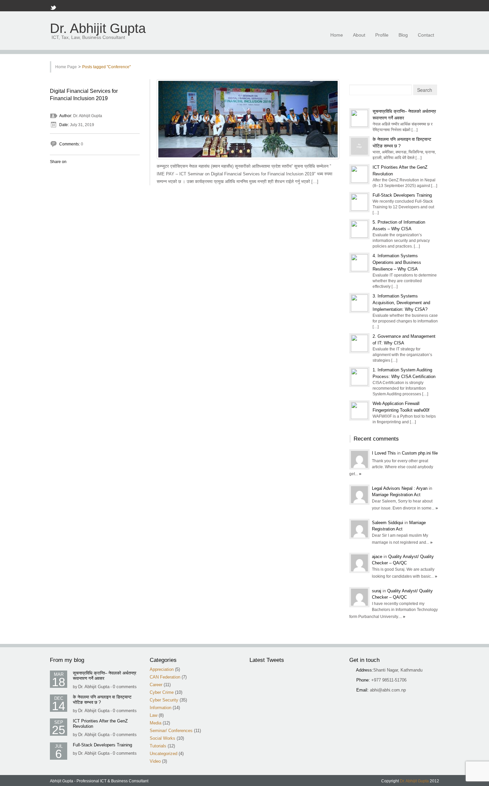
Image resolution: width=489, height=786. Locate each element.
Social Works (162, 738)
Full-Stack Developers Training (402, 195)
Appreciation (162, 669)
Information (160, 707)
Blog (403, 35)
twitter (406, 6)
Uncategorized (163, 753)
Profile (382, 35)
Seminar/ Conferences (171, 730)
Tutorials (158, 745)
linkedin (423, 6)
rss (397, 6)
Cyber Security (164, 699)
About (359, 35)
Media (155, 722)
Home (336, 35)
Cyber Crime (162, 692)
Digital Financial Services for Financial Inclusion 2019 (84, 94)
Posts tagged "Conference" (106, 67)
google (414, 6)
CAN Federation (165, 677)
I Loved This (384, 453)
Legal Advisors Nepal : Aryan (400, 488)
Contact (426, 35)
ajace (378, 556)
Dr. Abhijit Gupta (98, 28)
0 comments (125, 686)
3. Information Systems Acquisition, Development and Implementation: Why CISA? (401, 303)
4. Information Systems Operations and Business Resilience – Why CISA (397, 262)
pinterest (432, 6)
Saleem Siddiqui (388, 522)
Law (153, 715)
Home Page (66, 67)
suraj (377, 590)
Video (155, 761)
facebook (389, 6)
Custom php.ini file (420, 453)
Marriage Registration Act (396, 494)
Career (156, 684)
